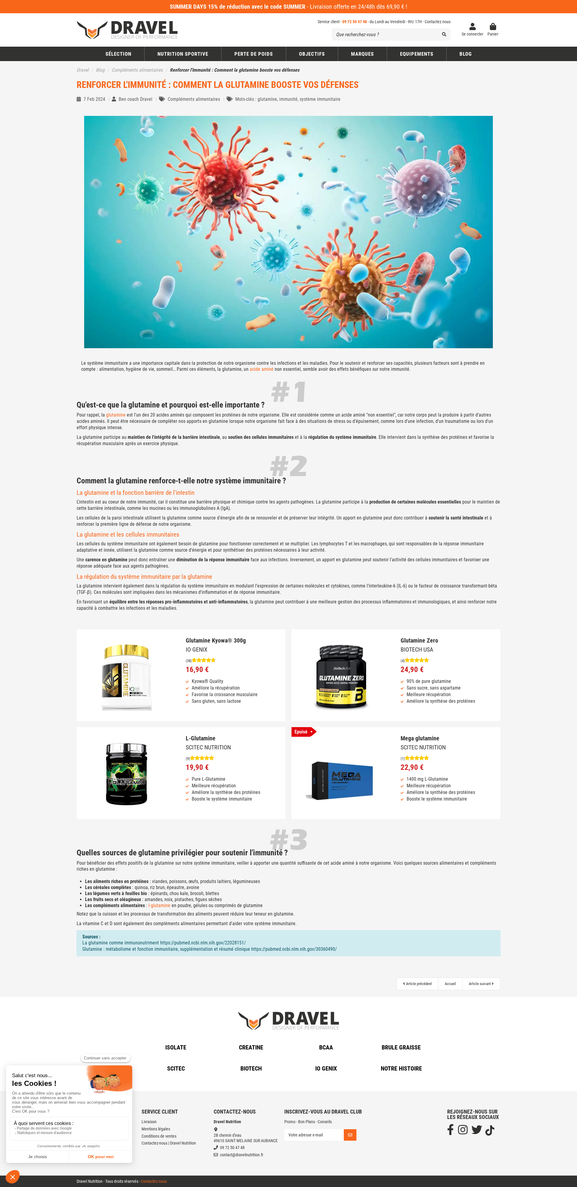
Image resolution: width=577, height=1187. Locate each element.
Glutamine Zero (419, 640)
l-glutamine (159, 905)
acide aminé (261, 369)
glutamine (116, 415)
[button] (312, 54)
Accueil (450, 983)
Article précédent (418, 983)
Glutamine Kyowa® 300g (216, 640)
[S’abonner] (350, 1135)
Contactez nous (437, 21)
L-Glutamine (200, 738)
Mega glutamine (420, 738)
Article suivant (480, 983)
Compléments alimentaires (194, 99)
